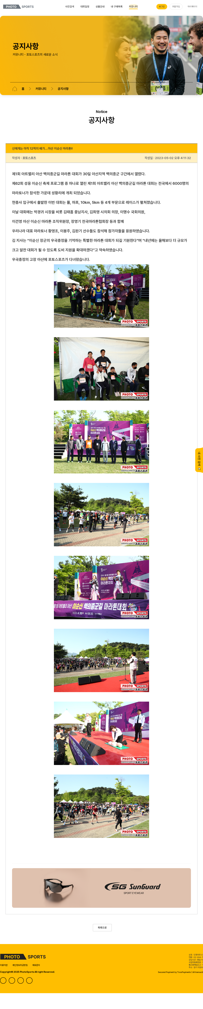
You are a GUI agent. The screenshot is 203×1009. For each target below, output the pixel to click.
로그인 (162, 6)
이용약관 (4, 965)
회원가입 (176, 6)
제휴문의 (36, 965)
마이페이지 (192, 6)
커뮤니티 (41, 88)
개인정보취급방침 (20, 965)
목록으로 (102, 927)
